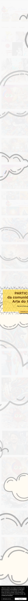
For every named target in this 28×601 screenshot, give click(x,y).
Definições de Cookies (8, 599)
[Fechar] (26, 587)
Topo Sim (21, 599)
